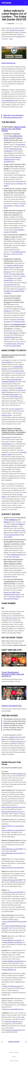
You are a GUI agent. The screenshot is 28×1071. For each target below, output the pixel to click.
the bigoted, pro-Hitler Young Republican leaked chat (13, 592)
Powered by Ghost (14, 1060)
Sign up (14, 1056)
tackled (15, 265)
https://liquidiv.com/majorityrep (13, 961)
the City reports (14, 409)
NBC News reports (11, 618)
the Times (7, 576)
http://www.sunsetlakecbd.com (13, 1009)
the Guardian (8, 206)
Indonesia (7, 526)
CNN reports (6, 437)
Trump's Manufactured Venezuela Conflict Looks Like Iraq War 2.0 (13, 674)
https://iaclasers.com (19, 773)
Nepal (13, 524)
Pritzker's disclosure (17, 741)
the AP (8, 183)
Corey (11, 39)
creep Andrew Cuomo (17, 371)
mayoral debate (6, 362)
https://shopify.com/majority (12, 940)
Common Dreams (19, 321)
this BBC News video (16, 30)
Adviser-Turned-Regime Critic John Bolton (14, 128)
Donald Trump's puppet (11, 394)
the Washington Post (18, 252)
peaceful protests (9, 337)
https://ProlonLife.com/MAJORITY (13, 867)
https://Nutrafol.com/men (11, 986)
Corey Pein (10, 23)
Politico (6, 186)
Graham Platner (7, 444)
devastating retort (17, 396)
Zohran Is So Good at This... (12, 706)
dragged (10, 265)
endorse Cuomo (7, 415)
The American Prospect (11, 599)
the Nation (7, 321)
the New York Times (12, 157)
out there (19, 36)
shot (11, 267)
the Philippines (20, 524)
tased (5, 267)
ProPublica (7, 291)
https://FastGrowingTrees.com (11, 807)
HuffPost (14, 232)
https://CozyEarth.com (12, 1021)
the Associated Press (12, 535)
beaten (21, 265)
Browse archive (13, 1042)
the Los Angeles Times (13, 346)
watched (21, 289)
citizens (22, 276)
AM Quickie (6, 3)
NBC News (7, 254)
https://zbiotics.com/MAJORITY (13, 892)
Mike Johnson (13, 333)
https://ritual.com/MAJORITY (12, 880)
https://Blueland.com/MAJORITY (12, 849)
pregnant (10, 278)
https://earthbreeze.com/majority (13, 826)
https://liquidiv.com (9, 969)
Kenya (15, 526)
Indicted (5, 131)
